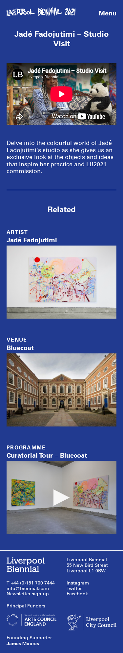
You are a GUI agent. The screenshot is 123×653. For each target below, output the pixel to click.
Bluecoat (20, 348)
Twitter (74, 588)
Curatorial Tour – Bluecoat (47, 455)
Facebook (77, 594)
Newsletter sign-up (28, 594)
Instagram (78, 583)
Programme (26, 448)
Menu (107, 13)
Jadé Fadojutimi (32, 240)
